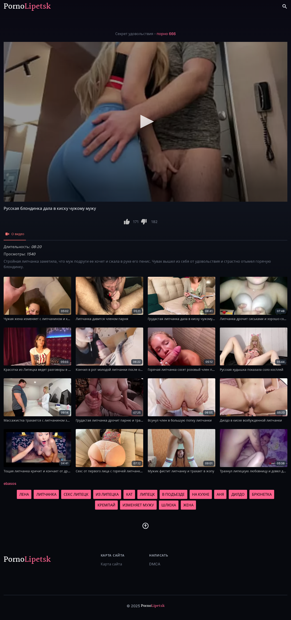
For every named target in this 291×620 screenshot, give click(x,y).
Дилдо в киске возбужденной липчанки (251, 420)
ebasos (10, 483)
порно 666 (166, 33)
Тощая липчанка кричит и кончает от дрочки (39, 471)
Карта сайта (111, 564)
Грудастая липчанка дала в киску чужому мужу (184, 319)
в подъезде (173, 494)
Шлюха (168, 505)
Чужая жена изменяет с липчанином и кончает (41, 319)
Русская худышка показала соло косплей (251, 369)
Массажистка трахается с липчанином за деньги (42, 420)
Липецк (147, 494)
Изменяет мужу (138, 505)
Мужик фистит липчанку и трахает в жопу (181, 471)
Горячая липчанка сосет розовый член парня (184, 369)
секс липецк (76, 494)
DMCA (154, 564)
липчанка (46, 494)
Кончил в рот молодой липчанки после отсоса (112, 369)
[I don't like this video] (144, 221)
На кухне (200, 494)
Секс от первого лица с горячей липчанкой (110, 471)
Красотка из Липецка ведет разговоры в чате (39, 369)
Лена (24, 494)
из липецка (107, 494)
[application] (145, 122)
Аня (220, 494)
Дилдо (238, 494)
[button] (145, 122)
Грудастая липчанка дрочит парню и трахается (113, 420)
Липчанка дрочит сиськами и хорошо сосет (254, 319)
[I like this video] (127, 221)
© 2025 (133, 606)
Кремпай (106, 505)
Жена (188, 505)
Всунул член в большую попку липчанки (180, 420)
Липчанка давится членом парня (102, 319)
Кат (129, 494)
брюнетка (262, 494)
